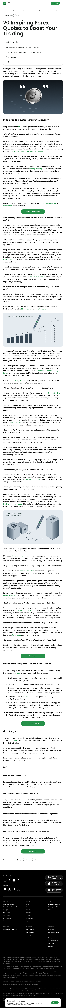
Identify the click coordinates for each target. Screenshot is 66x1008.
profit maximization (37, 277)
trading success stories (12, 504)
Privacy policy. (27, 1004)
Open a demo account (33, 212)
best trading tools (10, 595)
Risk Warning (7, 988)
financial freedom (27, 571)
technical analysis (24, 610)
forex (20, 127)
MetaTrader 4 (26, 309)
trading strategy (36, 169)
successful (12, 740)
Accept (54, 1003)
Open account (55, 3)
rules (18, 673)
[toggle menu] (62, 3)
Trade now (33, 656)
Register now (33, 851)
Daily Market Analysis (48, 203)
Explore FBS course (33, 723)
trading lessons (9, 259)
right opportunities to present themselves (26, 151)
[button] (33, 42)
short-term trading (52, 393)
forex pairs (16, 635)
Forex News (7, 206)
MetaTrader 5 (40, 309)
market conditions (33, 479)
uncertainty (26, 696)
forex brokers (17, 556)
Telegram (18, 380)
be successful (15, 422)
